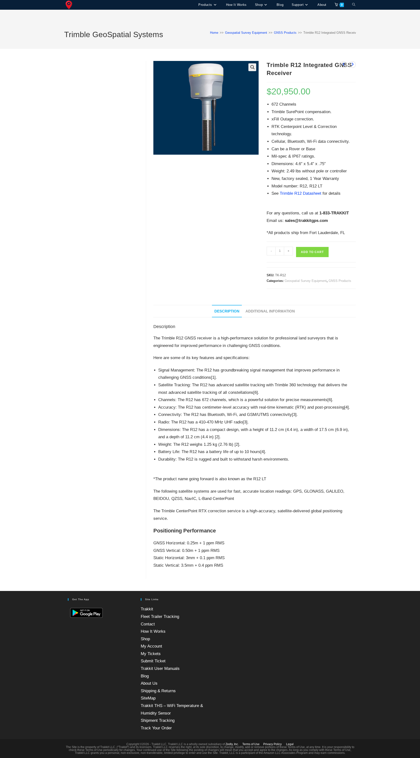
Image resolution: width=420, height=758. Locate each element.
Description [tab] (226, 311)
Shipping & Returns (158, 691)
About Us (149, 683)
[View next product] (352, 64)
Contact (148, 624)
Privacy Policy (272, 744)
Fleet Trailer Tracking (160, 616)
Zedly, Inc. (232, 744)
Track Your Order (156, 728)
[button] (252, 67)
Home (214, 32)
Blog (145, 676)
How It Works (153, 631)
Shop (145, 639)
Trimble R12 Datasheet (300, 193)
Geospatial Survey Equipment (246, 32)
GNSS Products (285, 32)
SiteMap (148, 698)
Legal (290, 744)
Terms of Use (251, 744)
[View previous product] (343, 64)
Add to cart (312, 252)
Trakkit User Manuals (160, 668)
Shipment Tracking (158, 720)
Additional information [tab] (270, 311)
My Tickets (151, 653)
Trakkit (147, 609)
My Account (151, 646)
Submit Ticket (153, 661)
